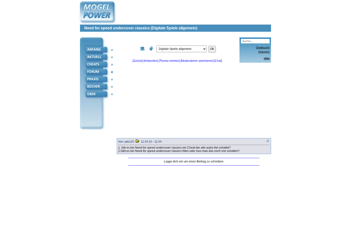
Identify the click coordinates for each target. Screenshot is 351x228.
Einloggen (264, 51)
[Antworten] (151, 60)
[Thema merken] (169, 60)
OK (212, 49)
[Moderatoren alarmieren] (197, 60)
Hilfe (267, 58)
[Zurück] (138, 60)
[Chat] (218, 60)
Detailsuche (263, 47)
